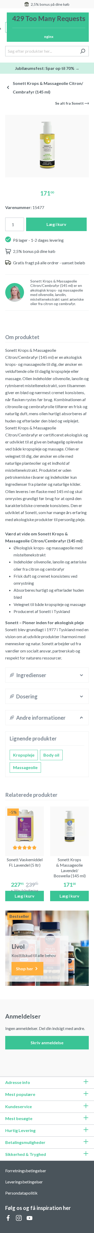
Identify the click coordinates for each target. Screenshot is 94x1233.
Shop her (25, 968)
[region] (47, 144)
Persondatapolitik (21, 1192)
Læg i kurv (56, 224)
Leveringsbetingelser (24, 1181)
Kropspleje (23, 754)
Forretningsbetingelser (25, 1170)
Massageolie (25, 767)
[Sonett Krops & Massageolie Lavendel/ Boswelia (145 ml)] (69, 825)
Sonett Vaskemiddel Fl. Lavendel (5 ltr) (25, 862)
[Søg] (83, 51)
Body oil (51, 754)
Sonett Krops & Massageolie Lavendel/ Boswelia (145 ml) (70, 867)
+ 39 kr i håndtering (24, 890)
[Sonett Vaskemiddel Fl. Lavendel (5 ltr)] (24, 825)
